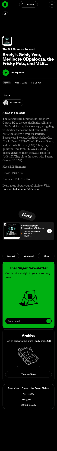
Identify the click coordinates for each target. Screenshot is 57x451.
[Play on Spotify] (5, 14)
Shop (46, 256)
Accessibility (28, 394)
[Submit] (48, 321)
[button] (28, 4)
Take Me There (28, 374)
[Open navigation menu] (52, 4)
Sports (7, 82)
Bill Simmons (15, 102)
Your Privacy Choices (40, 388)
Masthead (29, 256)
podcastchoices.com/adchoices (21, 189)
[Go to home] (5, 4)
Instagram (26, 399)
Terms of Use (13, 388)
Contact (11, 256)
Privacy (25, 388)
